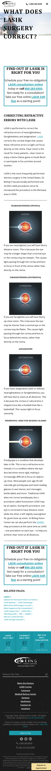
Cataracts (25, 690)
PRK (20, 614)
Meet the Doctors (25, 683)
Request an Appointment (41, 766)
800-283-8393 (33, 88)
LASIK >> (7, 597)
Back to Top (26, 733)
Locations (25, 708)
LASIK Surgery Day (11, 611)
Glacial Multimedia (36, 718)
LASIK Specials (9, 602)
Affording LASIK (10, 614)
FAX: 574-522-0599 (27, 747)
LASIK (40, 136)
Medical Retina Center (25, 694)
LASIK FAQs (25, 611)
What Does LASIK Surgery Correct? (17, 605)
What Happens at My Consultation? (18, 608)
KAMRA (40, 522)
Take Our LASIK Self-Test (13, 617)
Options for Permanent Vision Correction (20, 599)
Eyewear (26, 698)
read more (30, 767)
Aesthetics (25, 701)
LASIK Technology (25, 602)
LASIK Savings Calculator (14, 619)
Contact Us (25, 705)
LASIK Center (25, 687)
